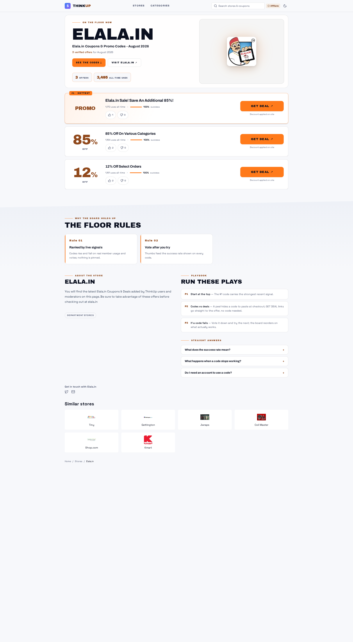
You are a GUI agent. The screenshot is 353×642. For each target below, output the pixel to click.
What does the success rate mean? (234, 349)
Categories (160, 5)
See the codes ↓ (89, 62)
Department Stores (80, 315)
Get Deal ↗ (262, 106)
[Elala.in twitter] (66, 392)
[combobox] (238, 6)
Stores (139, 5)
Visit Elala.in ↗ (124, 62)
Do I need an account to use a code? (234, 372)
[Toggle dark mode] (285, 6)
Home (68, 461)
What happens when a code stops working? (234, 361)
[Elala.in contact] (73, 392)
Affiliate (274, 5)
